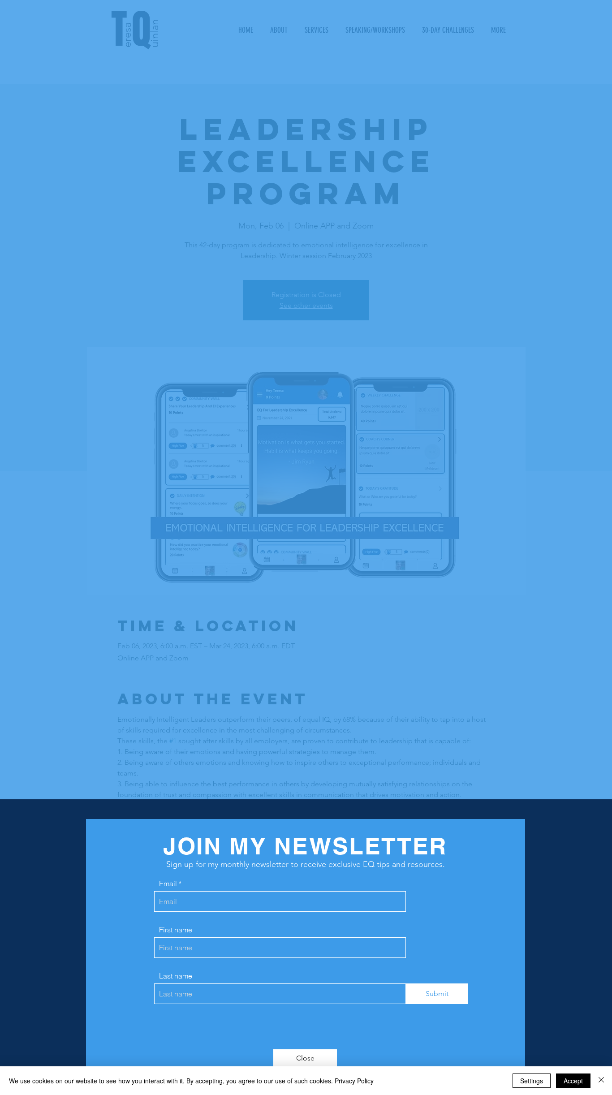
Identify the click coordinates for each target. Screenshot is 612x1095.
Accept (573, 1080)
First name (175, 929)
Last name (175, 975)
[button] (305, 1058)
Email (168, 883)
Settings (531, 1080)
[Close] (601, 1080)
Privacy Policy (354, 1080)
